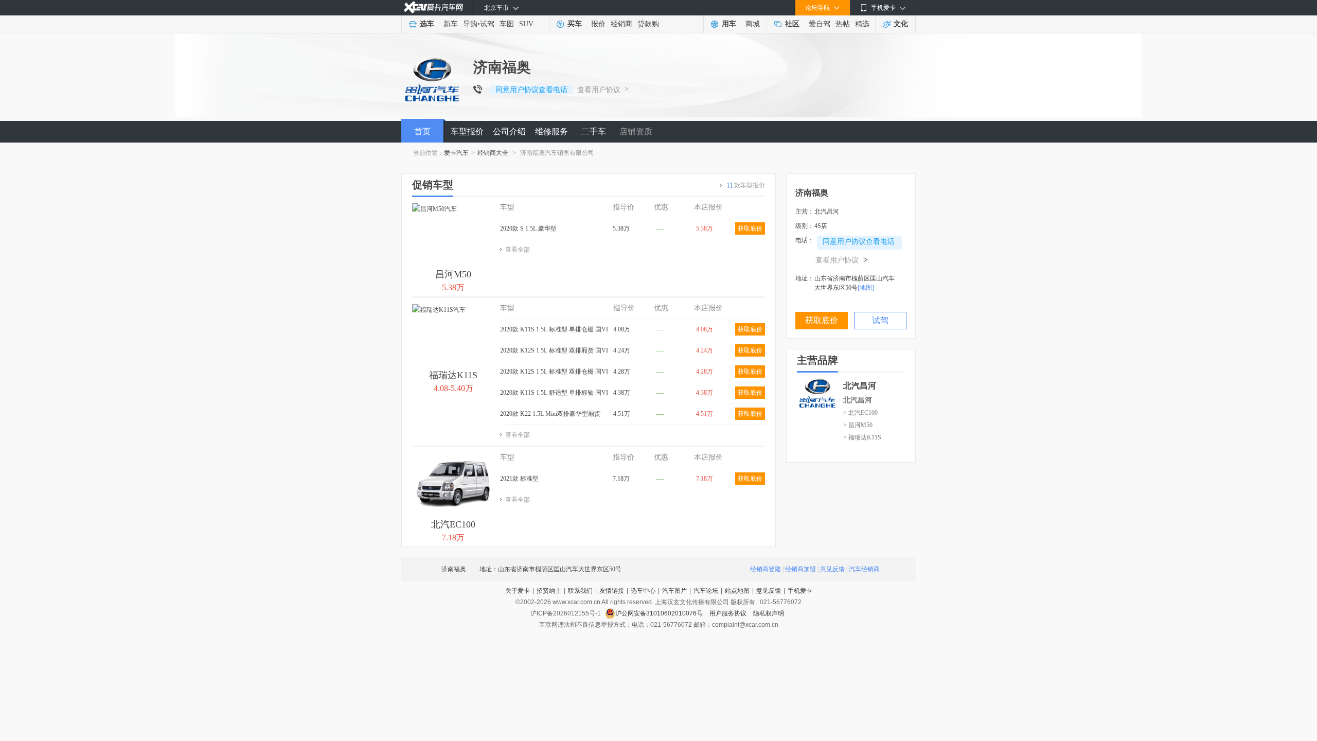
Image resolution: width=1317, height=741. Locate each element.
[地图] (866, 287)
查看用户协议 (598, 90)
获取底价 (750, 228)
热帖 (842, 24)
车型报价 (467, 131)
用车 (729, 24)
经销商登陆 (765, 569)
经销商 (621, 24)
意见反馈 (832, 569)
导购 (470, 24)
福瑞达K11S (453, 375)
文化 (901, 24)
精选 (862, 24)
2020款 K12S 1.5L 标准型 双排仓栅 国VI (554, 371)
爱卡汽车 (456, 152)
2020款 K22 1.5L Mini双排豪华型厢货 (550, 413)
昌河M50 (453, 274)
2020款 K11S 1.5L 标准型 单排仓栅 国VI (554, 329)
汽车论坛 (705, 590)
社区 (792, 24)
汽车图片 (674, 590)
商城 (752, 24)
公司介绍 (509, 131)
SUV (526, 24)
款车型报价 (745, 185)
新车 (450, 24)
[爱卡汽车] (433, 7)
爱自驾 (819, 24)
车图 (507, 24)
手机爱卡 (800, 590)
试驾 (487, 24)
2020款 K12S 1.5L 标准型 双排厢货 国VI (554, 350)
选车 (427, 24)
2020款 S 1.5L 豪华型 (528, 228)
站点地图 (737, 590)
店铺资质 (635, 131)
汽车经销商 (864, 569)
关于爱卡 (517, 590)
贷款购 (648, 24)
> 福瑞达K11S (862, 437)
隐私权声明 (768, 613)
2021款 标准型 (519, 478)
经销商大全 (492, 152)
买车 (574, 24)
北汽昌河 (857, 400)
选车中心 (643, 590)
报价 (598, 24)
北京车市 (496, 7)
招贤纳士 (549, 590)
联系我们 (580, 590)
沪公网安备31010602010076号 (659, 613)
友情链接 (611, 590)
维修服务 (551, 131)
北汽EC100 (453, 524)
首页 (422, 131)
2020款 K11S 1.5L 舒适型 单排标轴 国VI (554, 392)
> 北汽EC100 (860, 412)
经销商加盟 (800, 569)
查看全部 (517, 249)
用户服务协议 (728, 613)
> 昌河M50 (858, 425)
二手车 (593, 131)
